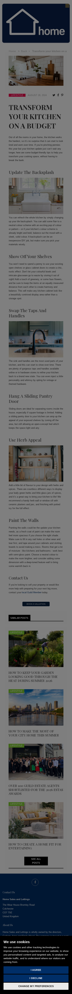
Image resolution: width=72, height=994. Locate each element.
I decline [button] (36, 978)
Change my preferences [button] (36, 986)
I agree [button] (36, 970)
